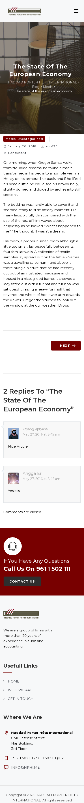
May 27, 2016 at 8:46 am (41, 479)
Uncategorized (30, 139)
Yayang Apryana (35, 429)
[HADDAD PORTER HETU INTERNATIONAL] (24, 11)
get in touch (21, 699)
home (13, 681)
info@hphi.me (25, 767)
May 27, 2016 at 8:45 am (41, 434)
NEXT (65, 346)
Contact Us (22, 581)
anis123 (51, 146)
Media (11, 139)
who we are (20, 690)
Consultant (17, 153)
